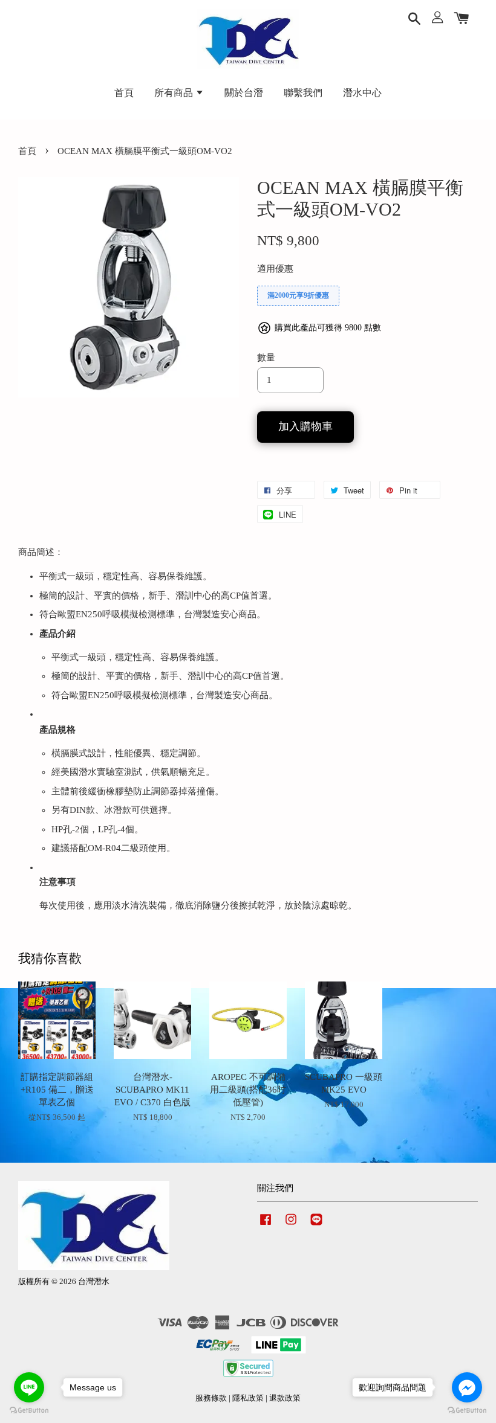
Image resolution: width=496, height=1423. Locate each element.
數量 (266, 357)
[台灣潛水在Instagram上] (290, 1225)
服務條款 (211, 1398)
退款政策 (285, 1398)
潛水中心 (362, 93)
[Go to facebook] (467, 1387)
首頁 (124, 93)
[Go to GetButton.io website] (29, 1411)
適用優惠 (275, 269)
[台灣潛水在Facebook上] (265, 1225)
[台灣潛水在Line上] (316, 1225)
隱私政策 (248, 1398)
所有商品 (174, 93)
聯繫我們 (303, 93)
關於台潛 (243, 93)
